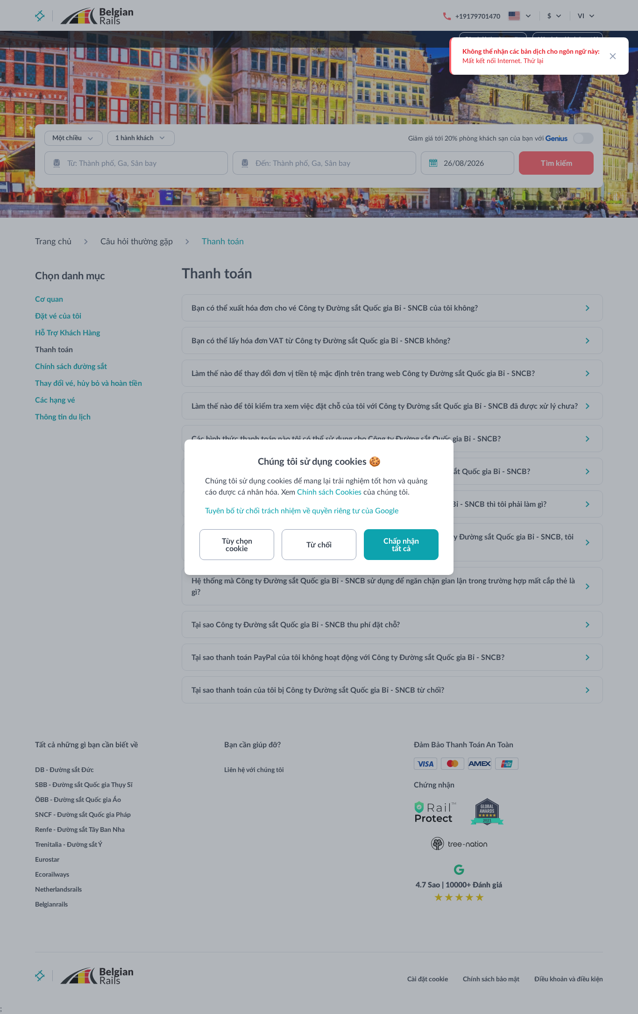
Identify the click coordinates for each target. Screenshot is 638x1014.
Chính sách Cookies (329, 491)
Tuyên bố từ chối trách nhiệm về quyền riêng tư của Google (301, 510)
